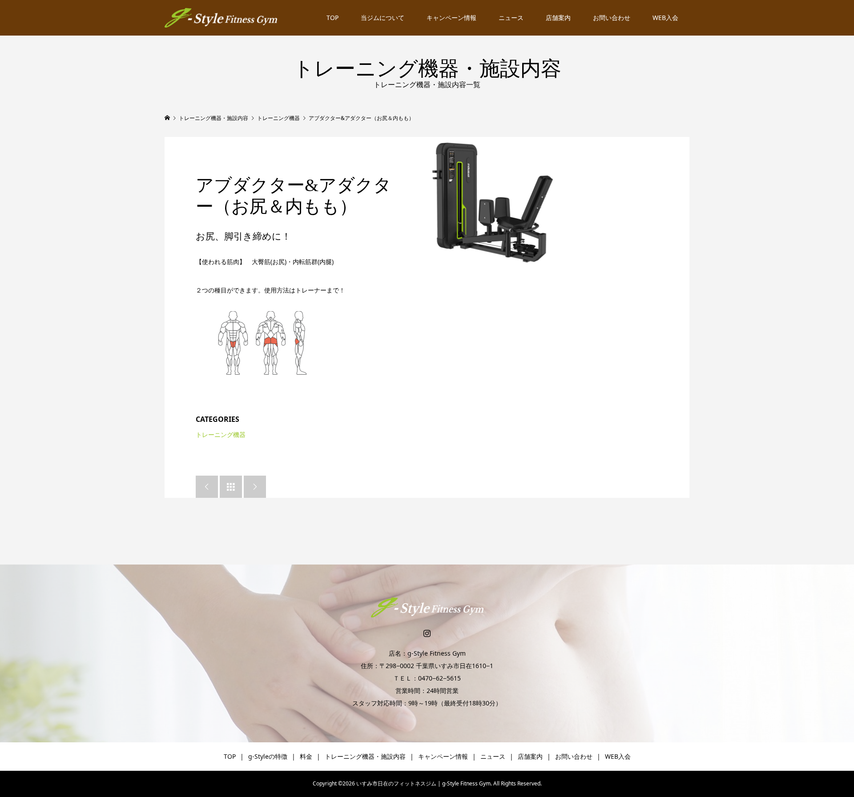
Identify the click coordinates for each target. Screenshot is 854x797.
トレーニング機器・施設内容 (365, 756)
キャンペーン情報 (451, 17)
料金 (306, 756)
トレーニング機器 (221, 434)
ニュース (511, 17)
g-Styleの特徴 (267, 756)
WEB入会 (665, 17)
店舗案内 (558, 17)
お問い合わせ (611, 17)
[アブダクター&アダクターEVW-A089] (492, 202)
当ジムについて (382, 17)
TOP (332, 17)
